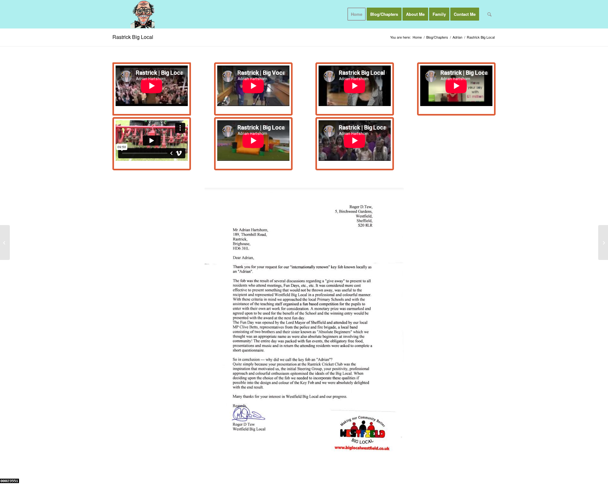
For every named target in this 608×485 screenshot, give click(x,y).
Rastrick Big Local (132, 37)
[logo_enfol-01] (142, 14)
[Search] (489, 14)
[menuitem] (356, 14)
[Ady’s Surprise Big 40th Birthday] (603, 242)
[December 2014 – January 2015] (5, 242)
